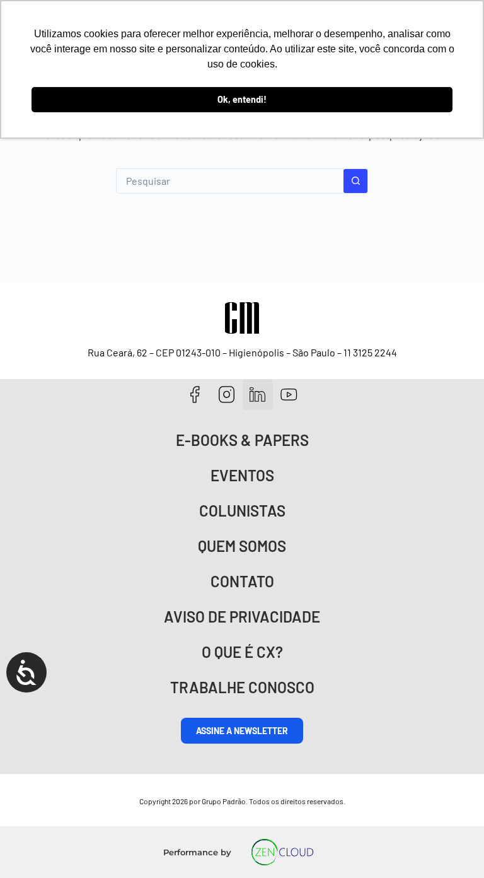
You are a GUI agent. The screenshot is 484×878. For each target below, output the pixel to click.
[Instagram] (226, 394)
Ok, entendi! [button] (242, 99)
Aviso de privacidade (242, 616)
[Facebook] (195, 394)
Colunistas (242, 510)
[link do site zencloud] (282, 852)
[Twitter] (258, 394)
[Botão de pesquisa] (355, 181)
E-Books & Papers (242, 440)
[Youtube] (289, 394)
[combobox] (230, 181)
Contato (242, 581)
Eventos (242, 475)
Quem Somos (242, 546)
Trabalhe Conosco (242, 687)
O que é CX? (242, 652)
